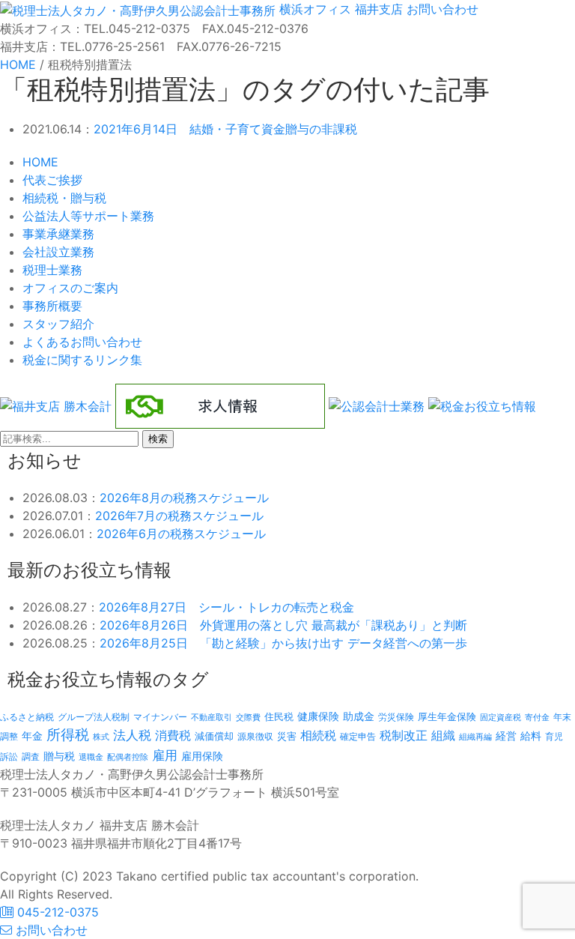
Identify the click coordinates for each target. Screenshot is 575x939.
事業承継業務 (58, 233)
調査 (31, 757)
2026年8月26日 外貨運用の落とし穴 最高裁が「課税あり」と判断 (283, 625)
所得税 (67, 734)
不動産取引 (211, 717)
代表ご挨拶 (52, 179)
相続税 (318, 735)
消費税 (173, 735)
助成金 (358, 716)
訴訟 (9, 756)
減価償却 (214, 736)
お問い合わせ (440, 8)
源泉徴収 (255, 736)
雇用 (164, 755)
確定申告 (358, 736)
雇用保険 (202, 755)
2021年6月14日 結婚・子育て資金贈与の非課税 (225, 128)
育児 (554, 736)
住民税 (278, 716)
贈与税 (59, 755)
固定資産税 (500, 717)
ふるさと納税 (27, 716)
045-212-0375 (56, 912)
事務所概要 (52, 305)
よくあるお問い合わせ (82, 341)
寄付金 (537, 717)
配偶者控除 (127, 757)
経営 (506, 735)
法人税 (132, 735)
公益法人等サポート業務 (88, 215)
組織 (443, 735)
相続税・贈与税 (64, 197)
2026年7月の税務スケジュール (179, 515)
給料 (530, 735)
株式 (101, 737)
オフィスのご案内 (70, 287)
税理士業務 (52, 269)
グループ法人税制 (94, 717)
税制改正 (404, 735)
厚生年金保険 (447, 716)
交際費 (248, 717)
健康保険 (318, 716)
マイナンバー (160, 716)
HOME (40, 161)
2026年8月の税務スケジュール (184, 497)
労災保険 (396, 716)
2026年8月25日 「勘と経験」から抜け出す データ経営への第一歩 (283, 642)
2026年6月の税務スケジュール (181, 533)
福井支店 (377, 8)
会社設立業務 (58, 251)
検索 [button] (158, 438)
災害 (286, 736)
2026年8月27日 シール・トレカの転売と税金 (226, 607)
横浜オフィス (315, 8)
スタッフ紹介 (58, 323)
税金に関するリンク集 (82, 359)
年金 (32, 735)
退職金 (91, 757)
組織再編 (475, 736)
